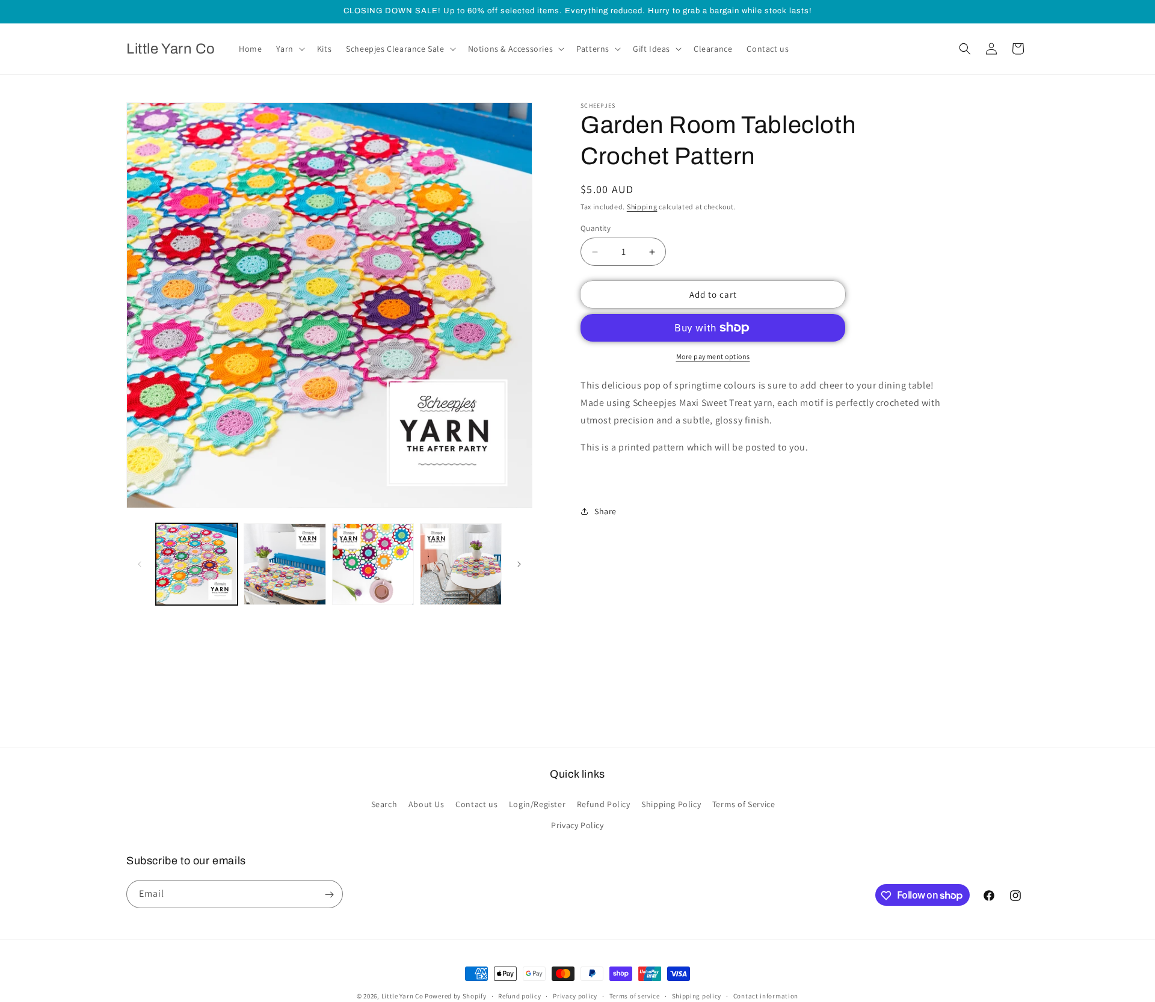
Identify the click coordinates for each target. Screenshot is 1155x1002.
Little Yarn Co (402, 996)
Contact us (476, 804)
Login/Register (537, 804)
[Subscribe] (329, 895)
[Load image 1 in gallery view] (197, 564)
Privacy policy (575, 995)
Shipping (642, 206)
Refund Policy (603, 804)
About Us (426, 804)
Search (384, 804)
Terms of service (634, 995)
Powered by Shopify (456, 996)
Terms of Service (743, 804)
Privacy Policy (577, 825)
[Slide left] (139, 564)
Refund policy (519, 995)
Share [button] (605, 510)
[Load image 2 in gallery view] (284, 564)
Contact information (765, 995)
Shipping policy (697, 995)
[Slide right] (519, 564)
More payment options (713, 356)
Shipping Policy (671, 804)
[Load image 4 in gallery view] (461, 564)
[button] (289, 48)
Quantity (596, 228)
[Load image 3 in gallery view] (373, 564)
